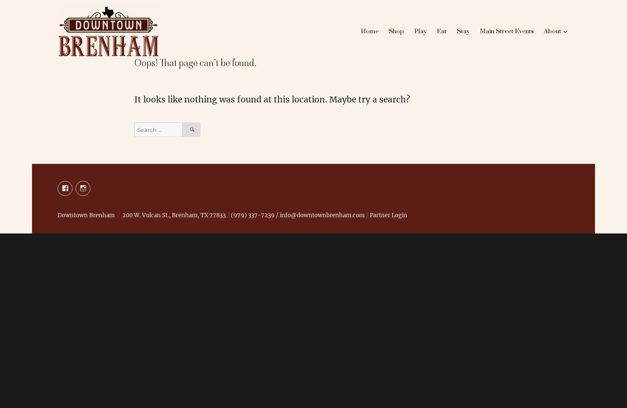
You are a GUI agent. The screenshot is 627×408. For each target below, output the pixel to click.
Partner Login (388, 215)
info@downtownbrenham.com (322, 215)
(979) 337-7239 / (255, 215)
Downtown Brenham (86, 215)
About (552, 31)
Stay (463, 31)
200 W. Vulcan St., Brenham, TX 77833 (174, 215)
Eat (442, 31)
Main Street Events (507, 31)
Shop (396, 31)
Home (370, 31)
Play (420, 31)
